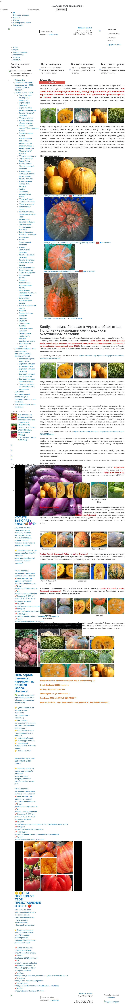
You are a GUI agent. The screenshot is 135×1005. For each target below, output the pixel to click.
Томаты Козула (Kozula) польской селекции (26, 166)
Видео (15, 50)
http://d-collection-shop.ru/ (84, 681)
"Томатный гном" (26, 199)
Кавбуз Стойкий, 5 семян (54, 318)
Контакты (17, 60)
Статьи (16, 20)
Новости (16, 17)
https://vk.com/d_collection (54, 689)
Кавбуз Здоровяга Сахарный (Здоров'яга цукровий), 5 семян (69, 243)
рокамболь (53, 34)
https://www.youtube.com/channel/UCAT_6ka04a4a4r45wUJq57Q (83, 702)
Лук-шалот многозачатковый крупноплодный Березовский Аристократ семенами (25, 397)
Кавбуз (22, 189)
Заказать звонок (85, 28)
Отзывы (16, 57)
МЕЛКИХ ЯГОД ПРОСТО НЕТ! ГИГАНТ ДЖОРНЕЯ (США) (27, 427)
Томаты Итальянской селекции (24, 249)
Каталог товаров (20, 52)
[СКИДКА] (84, 175)
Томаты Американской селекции (25, 242)
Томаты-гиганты (26, 179)
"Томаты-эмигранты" (27, 156)
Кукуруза (23, 318)
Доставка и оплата (21, 15)
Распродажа (18, 55)
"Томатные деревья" (27, 272)
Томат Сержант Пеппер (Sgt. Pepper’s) (25, 183)
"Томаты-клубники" (27, 202)
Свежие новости (21, 411)
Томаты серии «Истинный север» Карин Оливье (27, 173)
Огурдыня (23, 321)
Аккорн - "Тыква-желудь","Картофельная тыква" (28, 128)
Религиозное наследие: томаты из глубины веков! (27, 292)
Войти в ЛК (17, 25)
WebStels (111, 998)
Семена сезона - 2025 (24, 93)
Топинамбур (20, 80)
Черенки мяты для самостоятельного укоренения (27, 386)
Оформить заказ (114, 45)
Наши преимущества (22, 23)
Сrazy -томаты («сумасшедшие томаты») (25, 227)
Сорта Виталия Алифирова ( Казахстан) (25, 97)
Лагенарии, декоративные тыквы (25, 194)
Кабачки (22, 310)
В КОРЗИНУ (79, 196)
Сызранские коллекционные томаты (25, 300)
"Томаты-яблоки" (26, 118)
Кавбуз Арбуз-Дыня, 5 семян (56, 196)
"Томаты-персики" (26, 204)
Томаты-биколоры (26, 260)
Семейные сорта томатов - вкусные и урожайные (27, 234)
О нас (15, 47)
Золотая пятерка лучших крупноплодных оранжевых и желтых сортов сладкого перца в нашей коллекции (26, 140)
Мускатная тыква (26, 212)
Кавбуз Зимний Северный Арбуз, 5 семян (61, 271)
